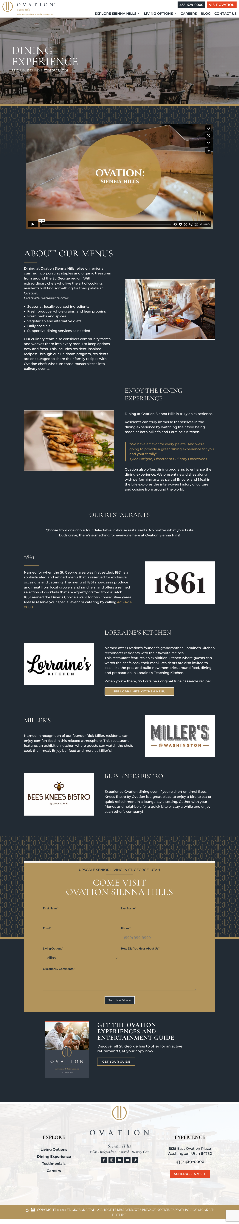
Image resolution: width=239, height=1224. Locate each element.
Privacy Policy (183, 1210)
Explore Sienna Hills (115, 14)
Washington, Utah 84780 (189, 1153)
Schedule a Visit (190, 1174)
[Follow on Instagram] (111, 1160)
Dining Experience (54, 1156)
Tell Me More (119, 1000)
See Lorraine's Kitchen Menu (139, 691)
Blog (206, 14)
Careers (189, 14)
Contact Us (225, 14)
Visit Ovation (222, 5)
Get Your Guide (116, 1061)
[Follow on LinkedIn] (119, 1160)
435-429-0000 (191, 5)
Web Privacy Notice (151, 1210)
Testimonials (54, 1163)
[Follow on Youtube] (127, 1160)
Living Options (158, 14)
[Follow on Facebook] (104, 1160)
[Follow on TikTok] (135, 1160)
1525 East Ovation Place (190, 1148)
